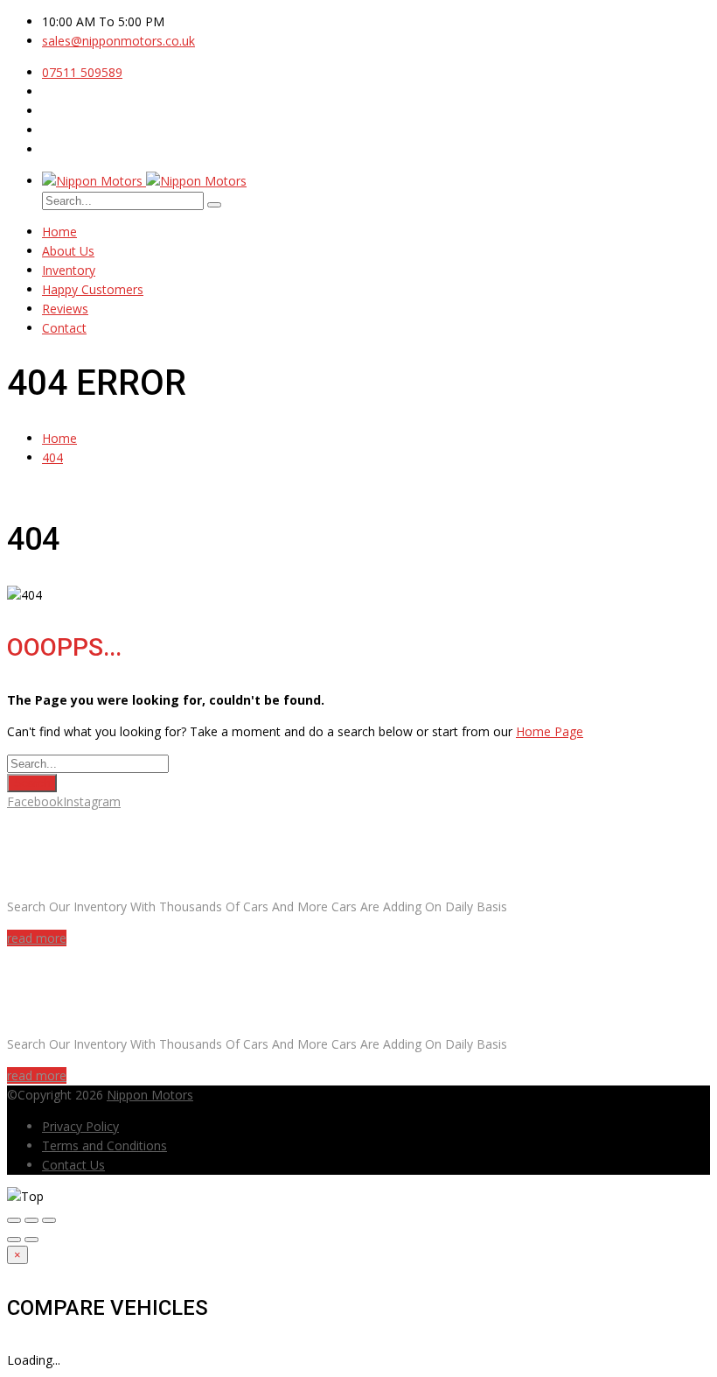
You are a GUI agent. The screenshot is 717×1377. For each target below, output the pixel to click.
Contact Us (73, 1164)
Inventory (68, 270)
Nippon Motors (150, 1094)
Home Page (549, 731)
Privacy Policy (80, 1126)
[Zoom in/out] (49, 1220)
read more (36, 938)
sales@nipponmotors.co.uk (118, 40)
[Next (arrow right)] (31, 1239)
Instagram (92, 801)
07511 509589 (82, 72)
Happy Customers (92, 289)
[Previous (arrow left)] (14, 1239)
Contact (64, 328)
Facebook (35, 801)
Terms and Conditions (104, 1145)
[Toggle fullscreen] (31, 1220)
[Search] (214, 204)
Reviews (65, 308)
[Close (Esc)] (14, 1220)
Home (59, 231)
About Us (68, 250)
